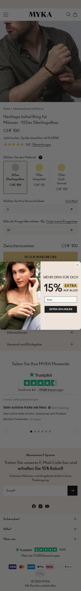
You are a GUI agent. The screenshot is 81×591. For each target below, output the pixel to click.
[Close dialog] (77, 265)
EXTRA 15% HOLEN (60, 309)
